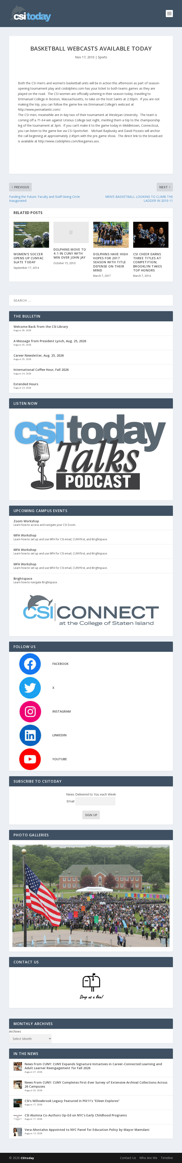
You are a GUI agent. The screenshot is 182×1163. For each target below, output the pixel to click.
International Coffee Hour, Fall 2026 (41, 369)
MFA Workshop (25, 535)
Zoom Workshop (26, 521)
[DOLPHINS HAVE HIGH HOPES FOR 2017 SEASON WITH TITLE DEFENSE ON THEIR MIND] (111, 235)
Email (71, 801)
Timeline (167, 1158)
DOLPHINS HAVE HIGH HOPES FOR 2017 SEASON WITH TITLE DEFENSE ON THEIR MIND (110, 262)
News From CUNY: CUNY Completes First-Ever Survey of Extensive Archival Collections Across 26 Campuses (96, 1084)
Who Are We (148, 1158)
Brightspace (23, 578)
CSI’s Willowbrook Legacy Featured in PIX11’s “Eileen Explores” (72, 1101)
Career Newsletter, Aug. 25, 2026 (39, 355)
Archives (15, 1031)
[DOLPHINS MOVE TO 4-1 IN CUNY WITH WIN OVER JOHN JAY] (71, 232)
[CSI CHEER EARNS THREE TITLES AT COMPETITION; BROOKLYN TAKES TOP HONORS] (151, 235)
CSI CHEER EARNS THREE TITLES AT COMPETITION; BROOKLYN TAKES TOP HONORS (147, 262)
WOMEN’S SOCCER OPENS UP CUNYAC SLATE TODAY (29, 258)
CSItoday (27, 1158)
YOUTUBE (59, 759)
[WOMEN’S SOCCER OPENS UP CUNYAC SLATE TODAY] (31, 235)
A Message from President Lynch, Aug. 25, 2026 (50, 341)
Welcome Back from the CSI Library (41, 326)
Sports (102, 57)
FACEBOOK (60, 664)
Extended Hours (26, 384)
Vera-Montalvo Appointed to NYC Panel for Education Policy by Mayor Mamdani (87, 1130)
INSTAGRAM (61, 711)
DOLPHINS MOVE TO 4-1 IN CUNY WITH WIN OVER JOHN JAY (69, 253)
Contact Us (128, 1158)
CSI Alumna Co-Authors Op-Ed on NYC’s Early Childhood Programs (76, 1115)
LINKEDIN (59, 735)
